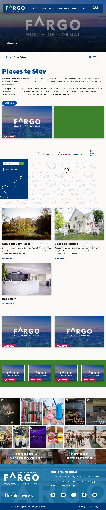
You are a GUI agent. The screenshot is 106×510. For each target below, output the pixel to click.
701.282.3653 (93, 476)
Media (76, 482)
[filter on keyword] (21, 163)
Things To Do (47, 8)
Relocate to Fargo (68, 485)
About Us (66, 482)
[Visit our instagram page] (73, 495)
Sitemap (53, 485)
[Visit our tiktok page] (84, 495)
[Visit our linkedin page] (94, 495)
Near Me (77, 154)
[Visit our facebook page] (52, 495)
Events (35, 8)
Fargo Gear (55, 482)
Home (8, 57)
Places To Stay (78, 8)
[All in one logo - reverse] (21, 478)
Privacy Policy (87, 482)
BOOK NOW (9, 103)
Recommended (63, 154)
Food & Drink (63, 8)
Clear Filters (9, 170)
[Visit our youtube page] (63, 495)
